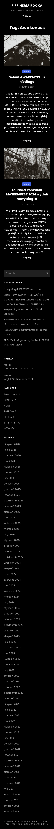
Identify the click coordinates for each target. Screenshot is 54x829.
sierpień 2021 (11, 772)
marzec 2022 (11, 732)
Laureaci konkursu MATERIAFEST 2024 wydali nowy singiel (27, 194)
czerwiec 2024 (12, 579)
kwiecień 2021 (12, 794)
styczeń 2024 (12, 608)
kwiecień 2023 (12, 658)
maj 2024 (9, 585)
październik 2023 (13, 625)
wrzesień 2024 (12, 562)
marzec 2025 (11, 528)
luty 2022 (9, 738)
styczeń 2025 (12, 540)
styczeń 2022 (12, 743)
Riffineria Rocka (27, 5)
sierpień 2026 (12, 444)
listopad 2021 (11, 755)
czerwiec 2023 (12, 647)
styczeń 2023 (12, 675)
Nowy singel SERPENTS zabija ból (22, 289)
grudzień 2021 (12, 749)
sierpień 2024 (12, 568)
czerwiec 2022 (12, 715)
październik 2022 (13, 692)
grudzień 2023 (12, 613)
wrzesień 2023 (12, 630)
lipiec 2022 (10, 709)
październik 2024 (13, 557)
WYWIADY (9, 428)
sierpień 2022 (12, 704)
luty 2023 (9, 670)
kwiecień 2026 (12, 466)
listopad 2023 (12, 619)
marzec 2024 (11, 596)
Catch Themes (41, 824)
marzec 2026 (11, 472)
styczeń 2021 (11, 805)
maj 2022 (9, 721)
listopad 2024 (12, 551)
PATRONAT (10, 411)
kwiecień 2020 (12, 811)
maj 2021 (9, 788)
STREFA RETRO (12, 422)
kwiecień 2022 (12, 726)
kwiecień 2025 (12, 523)
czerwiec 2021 (12, 783)
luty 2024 (9, 602)
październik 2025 (13, 500)
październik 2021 (13, 760)
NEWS (26, 71)
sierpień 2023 (12, 636)
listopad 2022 (12, 687)
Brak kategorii (12, 394)
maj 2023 (9, 653)
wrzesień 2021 (12, 766)
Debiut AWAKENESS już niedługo (27, 79)
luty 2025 (9, 534)
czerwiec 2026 (12, 455)
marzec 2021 (11, 800)
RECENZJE (9, 417)
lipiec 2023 (10, 642)
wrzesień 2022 (12, 698)
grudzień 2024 (12, 545)
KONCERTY (10, 400)
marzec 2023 (11, 664)
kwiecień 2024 (12, 591)
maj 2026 (9, 461)
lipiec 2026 (10, 449)
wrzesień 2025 (12, 506)
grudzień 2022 (12, 681)
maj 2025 (9, 517)
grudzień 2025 (12, 489)
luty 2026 (9, 478)
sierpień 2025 (12, 512)
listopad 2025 (12, 495)
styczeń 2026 (12, 483)
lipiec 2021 (10, 777)
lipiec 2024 (10, 574)
